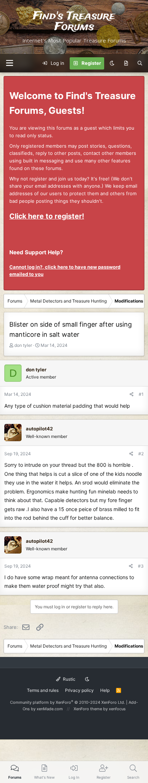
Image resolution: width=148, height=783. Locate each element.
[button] (9, 63)
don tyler (23, 345)
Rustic (68, 679)
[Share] (131, 394)
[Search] (140, 63)
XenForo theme (88, 708)
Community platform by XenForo (67, 702)
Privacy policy (79, 690)
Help (105, 690)
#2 (141, 453)
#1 (141, 394)
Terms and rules (43, 690)
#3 (141, 566)
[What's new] (126, 63)
